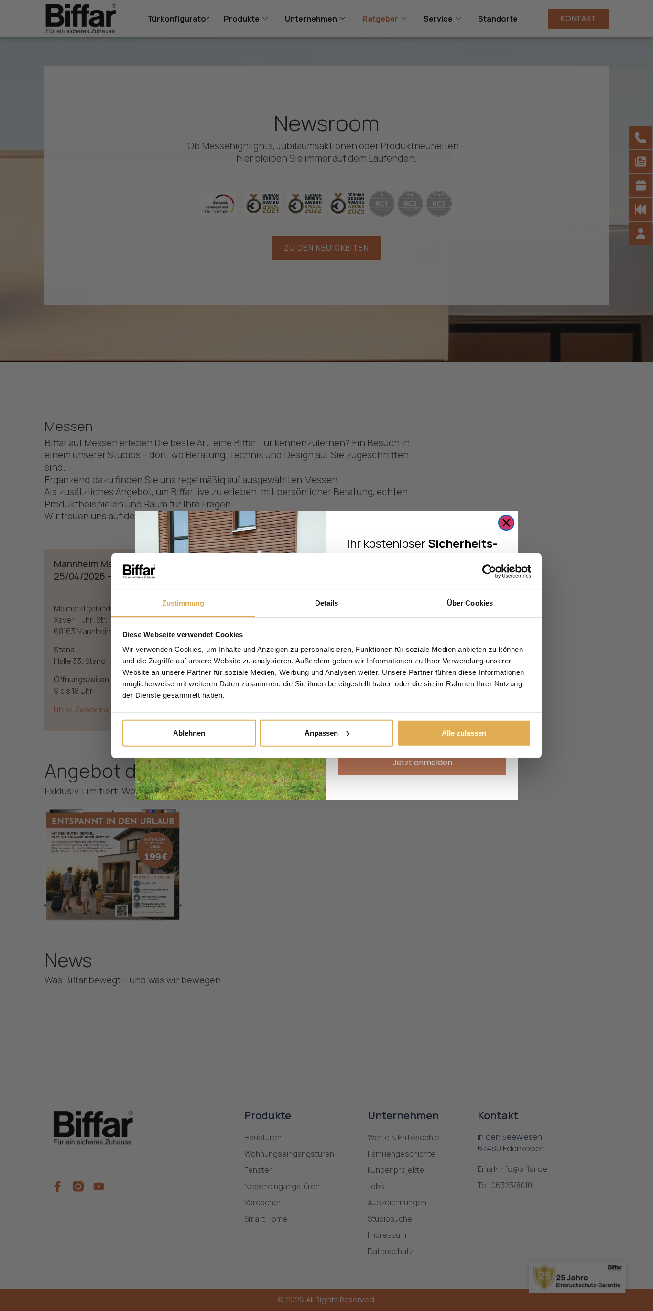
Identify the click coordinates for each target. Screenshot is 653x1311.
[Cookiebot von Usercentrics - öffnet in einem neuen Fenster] (489, 571)
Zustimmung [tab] (183, 603)
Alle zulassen (464, 733)
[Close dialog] (506, 522)
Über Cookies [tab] (470, 603)
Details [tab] (326, 603)
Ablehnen (189, 733)
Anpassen (321, 733)
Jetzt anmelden (422, 762)
